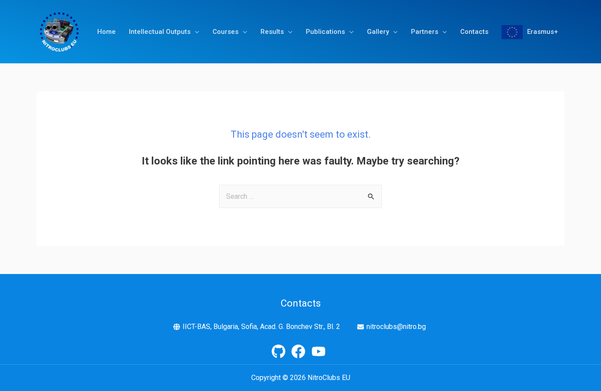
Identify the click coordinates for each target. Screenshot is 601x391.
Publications (325, 32)
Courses (225, 32)
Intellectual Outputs (160, 32)
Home (106, 32)
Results (272, 32)
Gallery (378, 32)
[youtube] (320, 351)
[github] (280, 351)
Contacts (474, 32)
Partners (424, 32)
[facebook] (300, 351)
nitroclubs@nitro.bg (396, 326)
